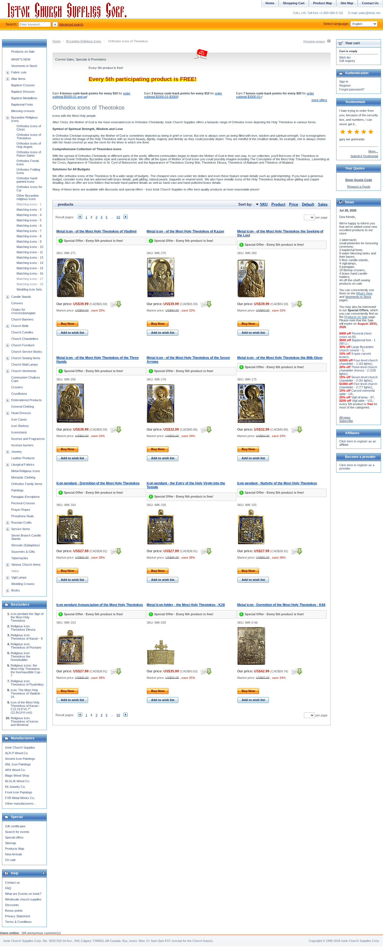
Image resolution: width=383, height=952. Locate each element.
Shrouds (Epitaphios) (25, 545)
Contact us (12, 882)
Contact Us (370, 3)
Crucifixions (19, 393)
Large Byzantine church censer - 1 (356, 348)
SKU (263, 204)
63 (118, 217)
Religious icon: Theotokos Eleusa (23, 627)
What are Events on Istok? (23, 893)
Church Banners (22, 319)
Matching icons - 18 (30, 284)
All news (344, 417)
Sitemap (10, 843)
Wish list (344, 57)
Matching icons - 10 (30, 247)
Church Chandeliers (24, 338)
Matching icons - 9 (29, 241)
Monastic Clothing (23, 477)
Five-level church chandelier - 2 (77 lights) (358, 385)
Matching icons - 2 (29, 209)
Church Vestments (23, 371)
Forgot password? (351, 89)
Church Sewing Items (25, 358)
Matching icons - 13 (30, 257)
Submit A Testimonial (364, 156)
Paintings (17, 490)
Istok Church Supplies (20, 747)
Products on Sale (22, 51)
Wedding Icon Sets (29, 289)
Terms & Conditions (18, 921)
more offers (319, 100)
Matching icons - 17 (30, 278)
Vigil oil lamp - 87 (362, 397)
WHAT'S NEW (20, 59)
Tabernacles (19, 558)
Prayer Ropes (20, 509)
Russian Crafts (21, 522)
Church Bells (20, 326)
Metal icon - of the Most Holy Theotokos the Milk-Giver (280, 358)
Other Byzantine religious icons (28, 197)
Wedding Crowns (22, 584)
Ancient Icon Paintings (20, 758)
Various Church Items (26, 564)
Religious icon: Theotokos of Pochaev (26, 645)
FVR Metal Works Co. (20, 798)
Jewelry (16, 451)
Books (15, 590)
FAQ (8, 888)
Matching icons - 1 (29, 204)
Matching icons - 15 (30, 268)
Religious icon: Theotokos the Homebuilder (20, 656)
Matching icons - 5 (29, 220)
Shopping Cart (293, 3)
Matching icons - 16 (30, 273)
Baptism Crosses (23, 85)
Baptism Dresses (23, 91)
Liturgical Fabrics (22, 464)
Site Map (347, 3)
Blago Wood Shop (17, 775)
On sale (10, 860)
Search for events (17, 831)
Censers (17, 303)
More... (373, 151)
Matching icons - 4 (29, 215)
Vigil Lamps (19, 577)
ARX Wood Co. (15, 770)
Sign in (343, 81)
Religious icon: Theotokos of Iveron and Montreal (24, 721)
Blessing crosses (23, 111)
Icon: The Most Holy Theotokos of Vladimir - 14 (26, 693)
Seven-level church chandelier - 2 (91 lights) (358, 378)
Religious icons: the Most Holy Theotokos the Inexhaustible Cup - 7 (26, 670)
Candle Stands (21, 296)
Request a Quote (358, 186)
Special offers (14, 837)
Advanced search (71, 24)
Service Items (20, 529)
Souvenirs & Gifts (23, 551)
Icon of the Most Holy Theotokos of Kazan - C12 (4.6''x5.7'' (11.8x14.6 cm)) (25, 707)
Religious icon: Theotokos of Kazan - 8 (27, 636)
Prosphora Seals (22, 516)
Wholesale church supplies (23, 899)
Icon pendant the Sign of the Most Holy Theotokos (27, 617)
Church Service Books (26, 351)
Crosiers (17, 387)
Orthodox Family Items (26, 484)
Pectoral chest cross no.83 (355, 335)
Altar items (18, 78)
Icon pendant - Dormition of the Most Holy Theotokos (98, 483)
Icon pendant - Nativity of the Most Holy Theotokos (277, 483)
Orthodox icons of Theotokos (29, 136)
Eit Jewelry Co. (15, 786)
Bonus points (14, 910)
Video (15, 571)
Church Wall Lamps (24, 364)
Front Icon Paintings (18, 792)
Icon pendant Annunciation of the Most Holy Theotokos (99, 605)
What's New (364, 293)
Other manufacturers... (20, 803)
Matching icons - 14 (30, 262)
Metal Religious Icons (25, 471)
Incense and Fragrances (28, 438)
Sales (322, 204)
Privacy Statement (17, 916)
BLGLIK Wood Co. (17, 781)
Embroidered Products (26, 400)
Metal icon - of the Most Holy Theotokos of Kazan (185, 231)
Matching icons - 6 (29, 225)
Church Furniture (22, 345)
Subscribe (346, 420)
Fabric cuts (19, 72)
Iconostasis (19, 432)
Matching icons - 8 (29, 236)
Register (345, 85)
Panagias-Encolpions (25, 496)
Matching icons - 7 (29, 231)
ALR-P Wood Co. (16, 753)
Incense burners (22, 445)
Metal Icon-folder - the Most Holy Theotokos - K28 (186, 605)
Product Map (322, 3)
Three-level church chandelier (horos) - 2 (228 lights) (358, 370)
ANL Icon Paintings (18, 764)
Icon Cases (19, 419)
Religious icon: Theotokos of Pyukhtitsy (27, 682)
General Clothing (22, 406)
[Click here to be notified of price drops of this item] (115, 304)
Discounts (12, 905)
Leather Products (23, 458)
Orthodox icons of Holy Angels (29, 145)
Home (56, 41)
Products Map (14, 848)
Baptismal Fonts (22, 104)
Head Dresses (21, 413)
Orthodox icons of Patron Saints (29, 153)
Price (293, 204)
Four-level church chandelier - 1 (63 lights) (358, 362)
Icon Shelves (20, 426)
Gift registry (347, 60)
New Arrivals (13, 854)
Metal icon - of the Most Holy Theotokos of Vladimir (96, 231)
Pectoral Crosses (23, 503)
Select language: (336, 24)
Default (308, 204)
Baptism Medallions (24, 98)
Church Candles (22, 332)
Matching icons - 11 (30, 252)
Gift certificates (15, 826)
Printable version (314, 41)
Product (278, 204)
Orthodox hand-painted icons (27, 180)
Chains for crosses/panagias (23, 311)
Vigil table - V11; (362, 400)
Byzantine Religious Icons (83, 41)
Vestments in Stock (24, 66)
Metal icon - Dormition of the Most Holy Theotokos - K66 (281, 605)
